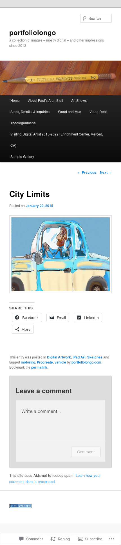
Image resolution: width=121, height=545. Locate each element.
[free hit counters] (20, 506)
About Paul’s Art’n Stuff (45, 100)
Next (106, 172)
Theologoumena (23, 122)
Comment (86, 451)
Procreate (45, 362)
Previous (87, 172)
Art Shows (79, 100)
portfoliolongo (32, 32)
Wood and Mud (69, 111)
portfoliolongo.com (86, 362)
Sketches (94, 357)
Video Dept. (98, 111)
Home (15, 100)
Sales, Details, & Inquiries (30, 111)
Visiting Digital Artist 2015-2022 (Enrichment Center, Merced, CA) (56, 140)
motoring (28, 362)
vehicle (60, 362)
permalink (39, 367)
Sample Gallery (22, 156)
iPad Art (79, 357)
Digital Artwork (59, 357)
